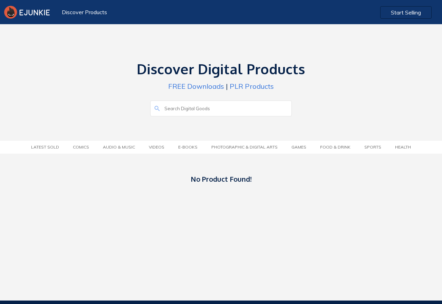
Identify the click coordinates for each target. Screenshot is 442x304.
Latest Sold (45, 147)
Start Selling (406, 12)
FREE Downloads (196, 86)
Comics (81, 147)
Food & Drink (335, 147)
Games (298, 147)
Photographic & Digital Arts (244, 147)
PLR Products (252, 86)
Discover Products (84, 12)
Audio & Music (119, 147)
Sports (372, 147)
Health (403, 147)
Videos (156, 147)
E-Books (188, 147)
